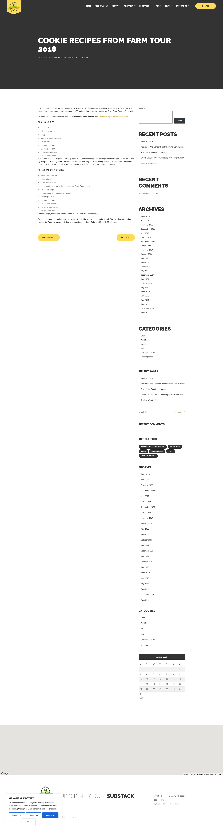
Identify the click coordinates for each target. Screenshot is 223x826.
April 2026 (145, 220)
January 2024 (146, 254)
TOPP (171, 451)
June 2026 (145, 216)
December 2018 (147, 308)
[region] (33, 807)
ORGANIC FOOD (148, 352)
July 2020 (145, 287)
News (143, 348)
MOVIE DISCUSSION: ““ (162, 158)
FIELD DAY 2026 (101, 6)
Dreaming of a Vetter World (152, 447)
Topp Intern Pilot (148, 456)
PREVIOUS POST (49, 237)
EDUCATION (144, 6)
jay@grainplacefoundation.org (166, 804)
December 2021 (147, 275)
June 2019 (145, 304)
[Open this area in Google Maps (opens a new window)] (5, 773)
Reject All (34, 815)
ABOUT (115, 6)
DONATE (205, 6)
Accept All (50, 815)
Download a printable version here (113, 117)
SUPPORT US (181, 6)
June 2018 (145, 312)
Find (179, 413)
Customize (16, 815)
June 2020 (145, 292)
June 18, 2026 (147, 141)
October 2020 (147, 283)
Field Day (145, 340)
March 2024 (146, 246)
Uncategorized (147, 357)
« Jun (141, 698)
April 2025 (145, 233)
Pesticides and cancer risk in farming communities (163, 147)
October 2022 (146, 266)
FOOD (158, 6)
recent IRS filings (72, 817)
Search (142, 108)
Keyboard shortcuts (189, 774)
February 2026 (147, 225)
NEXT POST (126, 237)
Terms (220, 774)
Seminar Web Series (149, 163)
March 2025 (146, 237)
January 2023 (146, 262)
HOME (88, 6)
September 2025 (148, 229)
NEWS (167, 6)
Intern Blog (175, 447)
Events (143, 336)
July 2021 (145, 279)
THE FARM (128, 6)
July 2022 (145, 271)
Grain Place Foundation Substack (155, 152)
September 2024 (148, 241)
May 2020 (145, 296)
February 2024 (147, 250)
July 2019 (145, 300)
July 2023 (145, 258)
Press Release (157, 451)
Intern (143, 344)
